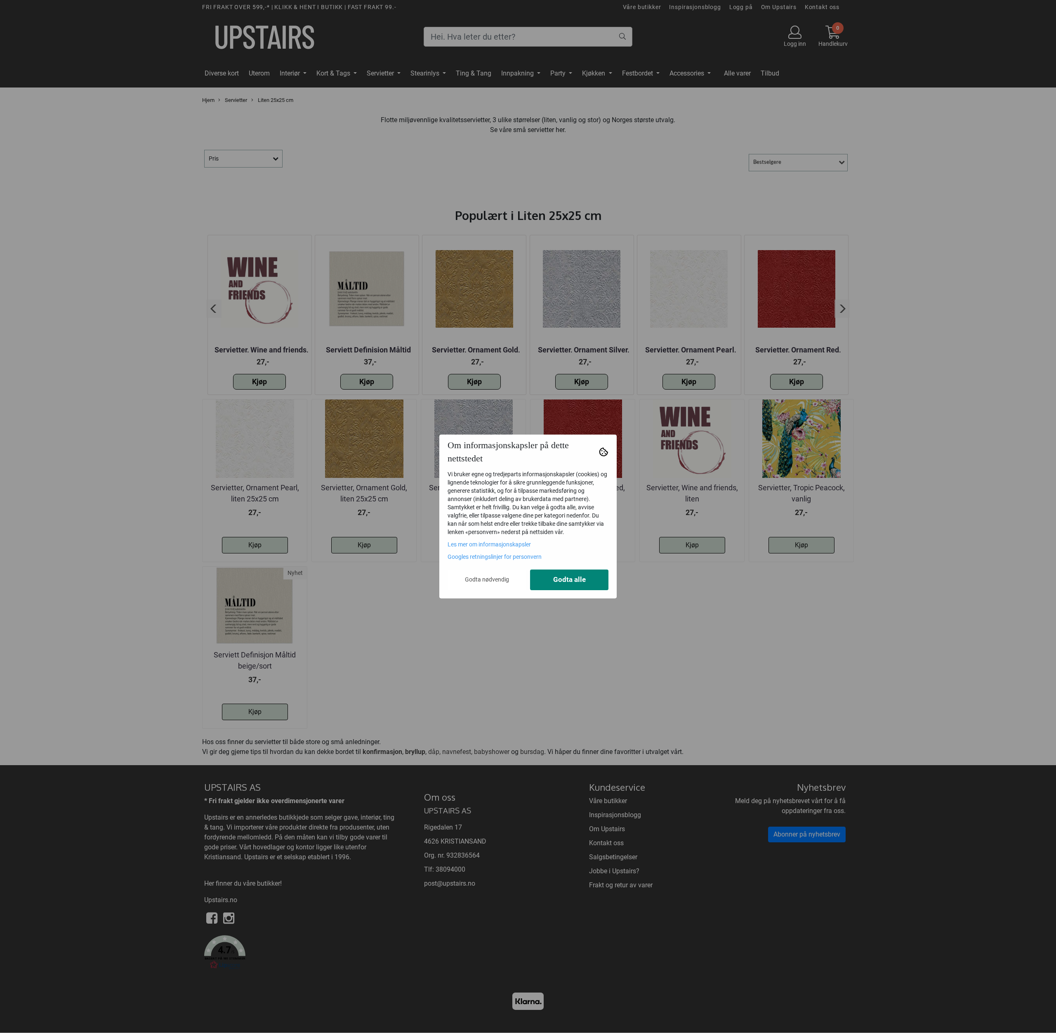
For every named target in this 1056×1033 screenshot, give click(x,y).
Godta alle (569, 580)
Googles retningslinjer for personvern (495, 556)
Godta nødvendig (487, 579)
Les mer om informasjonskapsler (489, 544)
